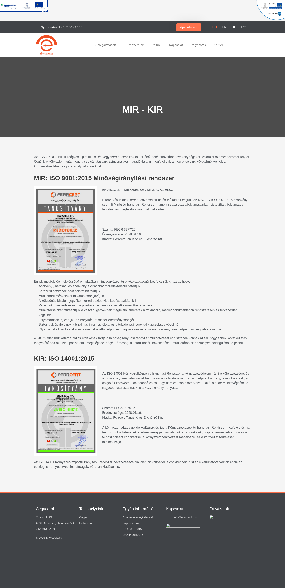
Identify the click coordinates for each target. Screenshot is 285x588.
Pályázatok (198, 45)
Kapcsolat (176, 45)
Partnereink (136, 45)
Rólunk (156, 45)
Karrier (218, 45)
